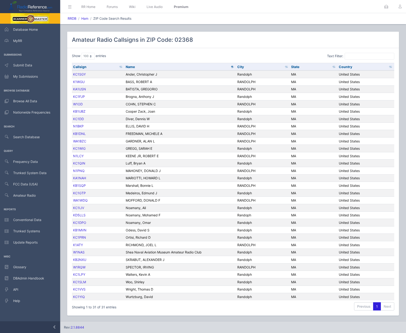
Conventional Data (27, 220)
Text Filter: (335, 56)
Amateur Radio (24, 195)
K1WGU (79, 82)
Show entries (89, 56)
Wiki (132, 7)
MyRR (17, 41)
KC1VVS (79, 289)
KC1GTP (79, 193)
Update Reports (25, 242)
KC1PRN (79, 237)
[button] (386, 6)
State (295, 67)
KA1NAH (79, 178)
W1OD (78, 104)
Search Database (26, 137)
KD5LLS (79, 215)
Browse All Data (25, 101)
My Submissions (25, 76)
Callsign (79, 67)
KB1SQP (79, 186)
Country (345, 67)
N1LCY (78, 156)
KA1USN (79, 89)
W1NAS (79, 252)
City (240, 67)
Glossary (19, 267)
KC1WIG (79, 148)
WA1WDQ (80, 200)
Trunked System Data (30, 173)
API (15, 289)
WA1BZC (79, 141)
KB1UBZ (79, 111)
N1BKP (78, 126)
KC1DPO (79, 223)
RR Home (88, 7)
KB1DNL (79, 134)
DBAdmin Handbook (28, 278)
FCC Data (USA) (25, 184)
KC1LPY (79, 274)
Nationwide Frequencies (31, 112)
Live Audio (155, 7)
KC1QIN (79, 163)
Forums (112, 7)
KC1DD (78, 119)
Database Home (25, 29)
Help (16, 301)
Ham (84, 18)
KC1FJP (79, 97)
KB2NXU (79, 260)
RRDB (72, 18)
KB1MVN (79, 230)
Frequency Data (25, 162)
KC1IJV (78, 208)
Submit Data (22, 65)
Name (130, 67)
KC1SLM (79, 282)
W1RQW (79, 267)
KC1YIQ (79, 297)
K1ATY (78, 245)
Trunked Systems (26, 231)
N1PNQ (79, 171)
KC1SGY (79, 74)
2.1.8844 (77, 327)
